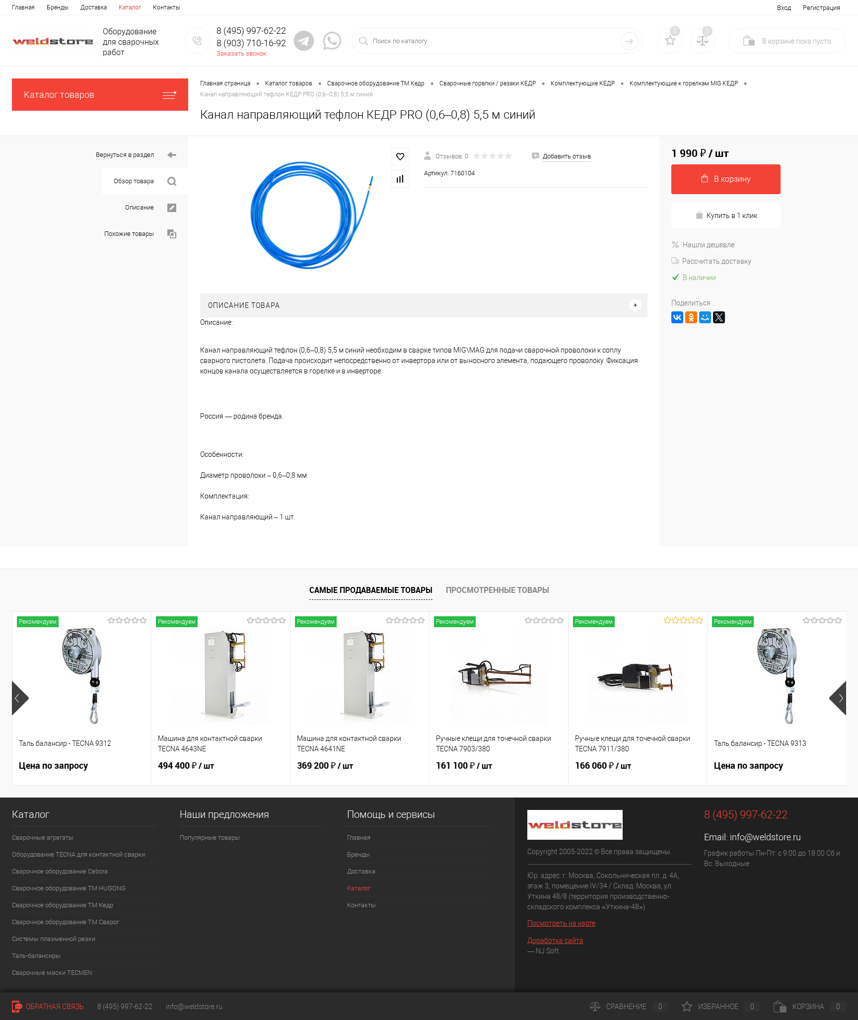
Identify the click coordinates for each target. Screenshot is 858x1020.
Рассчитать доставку (716, 261)
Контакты (166, 7)
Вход (784, 7)
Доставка (93, 7)
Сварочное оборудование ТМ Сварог (65, 922)
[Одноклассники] (691, 317)
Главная (23, 7)
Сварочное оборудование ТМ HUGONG (69, 888)
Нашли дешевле (708, 245)
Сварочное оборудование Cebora (60, 871)
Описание (140, 207)
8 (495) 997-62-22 (124, 1007)
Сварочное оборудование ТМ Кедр (62, 905)
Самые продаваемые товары (370, 589)
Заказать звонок (241, 53)
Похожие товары (129, 233)
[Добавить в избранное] (400, 157)
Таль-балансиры (36, 955)
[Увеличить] (306, 215)
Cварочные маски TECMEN (52, 972)
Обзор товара (134, 181)
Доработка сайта (555, 941)
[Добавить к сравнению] (400, 179)
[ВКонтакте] (677, 317)
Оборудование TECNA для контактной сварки (78, 854)
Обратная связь (54, 1007)
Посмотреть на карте (561, 923)
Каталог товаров (59, 94)
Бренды (58, 7)
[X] (719, 317)
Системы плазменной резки (53, 939)
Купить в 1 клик (732, 215)
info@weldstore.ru (765, 837)
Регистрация (821, 7)
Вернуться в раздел (125, 154)
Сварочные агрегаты (42, 837)
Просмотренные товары (497, 589)
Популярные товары (210, 837)
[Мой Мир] (705, 317)
